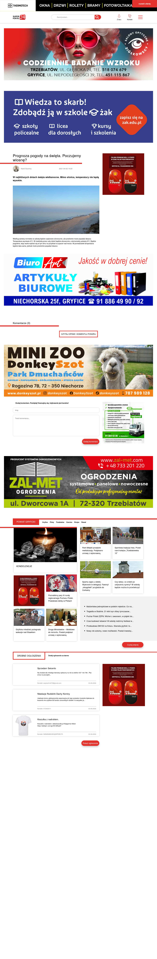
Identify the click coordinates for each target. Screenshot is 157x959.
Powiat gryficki (73, 23)
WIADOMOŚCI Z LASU (75, 45)
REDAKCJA (114, 31)
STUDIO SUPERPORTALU (77, 52)
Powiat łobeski (73, 31)
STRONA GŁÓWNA (28, 23)
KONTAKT (114, 23)
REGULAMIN (115, 38)
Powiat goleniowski (76, 38)
